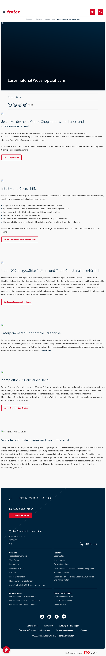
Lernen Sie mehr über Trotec (16, 408)
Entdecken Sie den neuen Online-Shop (20, 239)
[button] (6, 649)
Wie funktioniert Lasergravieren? (22, 596)
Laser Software (60, 605)
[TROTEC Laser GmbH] (13, 11)
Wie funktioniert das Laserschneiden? (24, 600)
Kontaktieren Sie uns (21, 515)
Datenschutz (32, 626)
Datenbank (46, 350)
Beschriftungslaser (61, 564)
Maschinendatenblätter (63, 596)
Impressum (49, 626)
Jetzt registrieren (11, 157)
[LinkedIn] (49, 617)
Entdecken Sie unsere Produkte (17, 302)
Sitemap (83, 630)
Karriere (12, 572)
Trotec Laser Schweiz (18, 556)
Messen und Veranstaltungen (21, 581)
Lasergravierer (60, 560)
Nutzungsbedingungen (69, 626)
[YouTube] (64, 616)
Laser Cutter (59, 556)
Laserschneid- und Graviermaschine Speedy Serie (74, 568)
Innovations (14, 564)
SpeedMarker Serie (61, 572)
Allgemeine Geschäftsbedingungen (34, 630)
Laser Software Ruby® (63, 600)
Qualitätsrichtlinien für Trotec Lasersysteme (27, 585)
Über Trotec (14, 560)
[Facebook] (57, 617)
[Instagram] (42, 617)
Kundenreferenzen (17, 577)
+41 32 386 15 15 (90, 544)
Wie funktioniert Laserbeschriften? (23, 605)
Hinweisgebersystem (65, 630)
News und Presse (16, 568)
